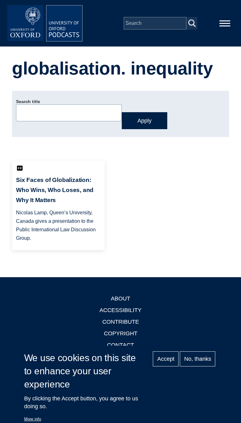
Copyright (120, 333)
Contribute (120, 322)
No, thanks (197, 359)
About (120, 298)
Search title (28, 101)
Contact (120, 345)
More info (32, 419)
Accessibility (120, 310)
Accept (165, 359)
